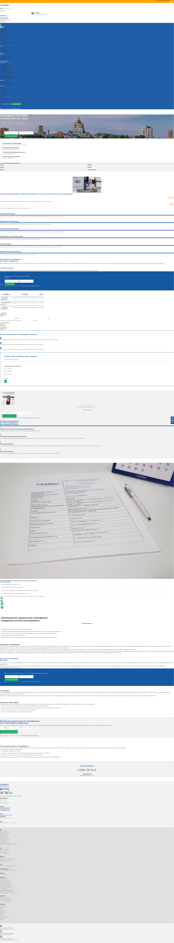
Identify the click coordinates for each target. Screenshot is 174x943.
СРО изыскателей (4, 834)
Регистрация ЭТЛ (3, 874)
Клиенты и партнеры (4, 917)
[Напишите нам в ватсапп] (1, 25)
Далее (5, 381)
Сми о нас (2, 918)
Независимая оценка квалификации (7, 865)
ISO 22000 (2, 167)
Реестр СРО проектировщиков (6, 899)
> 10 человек (9, 371)
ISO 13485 (89, 165)
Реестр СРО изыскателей (5, 901)
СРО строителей (3, 832)
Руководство (3, 913)
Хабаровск (37, 12)
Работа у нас (2, 911)
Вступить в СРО (3, 831)
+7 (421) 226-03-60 (3, 18)
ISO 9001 (1, 165)
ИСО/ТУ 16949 (3, 889)
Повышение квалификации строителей (8, 843)
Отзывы (1, 914)
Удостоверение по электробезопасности (9, 870)
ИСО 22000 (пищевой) (4, 885)
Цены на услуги (3, 906)
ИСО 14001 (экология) (4, 881)
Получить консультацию (12, 136)
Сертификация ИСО (4, 878)
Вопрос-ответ (3, 908)
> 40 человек (9, 374)
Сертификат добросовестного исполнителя (9, 892)
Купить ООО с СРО (4, 837)
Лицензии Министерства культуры (7, 858)
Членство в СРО (3, 841)
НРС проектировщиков (5, 852)
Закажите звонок (16, 104)
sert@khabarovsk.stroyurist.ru (41, 14)
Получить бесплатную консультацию (9, 732)
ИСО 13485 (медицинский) (5, 887)
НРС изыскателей (4, 853)
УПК (1, 845)
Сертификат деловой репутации (7, 891)
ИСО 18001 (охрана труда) (5, 882)
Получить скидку (10, 284)
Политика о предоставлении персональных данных (11, 795)
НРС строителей (3, 850)
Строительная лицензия (5, 842)
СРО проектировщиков (5, 833)
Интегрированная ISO (92, 169)
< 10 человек (9, 369)
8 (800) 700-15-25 (3, 15)
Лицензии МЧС (3, 857)
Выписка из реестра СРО (5, 838)
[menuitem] (1, 28)
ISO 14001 (2, 169)
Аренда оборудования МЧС (6, 860)
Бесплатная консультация (10, 416)
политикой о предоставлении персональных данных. (33, 137)
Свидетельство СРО (4, 840)
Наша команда (3, 910)
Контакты (3, 24)
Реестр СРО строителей (5, 898)
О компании (2, 905)
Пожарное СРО (3, 861)
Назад (5, 378)
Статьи (1, 909)
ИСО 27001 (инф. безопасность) (6, 886)
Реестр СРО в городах (4, 897)
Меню (2, 26)
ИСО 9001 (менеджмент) (5, 879)
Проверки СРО (3, 836)
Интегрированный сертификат (6, 883)
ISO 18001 (89, 167)
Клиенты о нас (3, 915)
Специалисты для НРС (5, 849)
